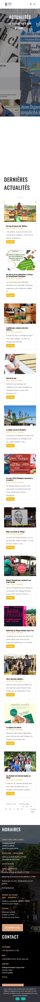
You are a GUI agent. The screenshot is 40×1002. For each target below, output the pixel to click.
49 (21, 809)
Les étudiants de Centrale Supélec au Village (18, 776)
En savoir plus (12, 927)
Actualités (19, 228)
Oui (17, 999)
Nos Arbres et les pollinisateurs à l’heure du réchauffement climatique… (19, 275)
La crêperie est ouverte (13, 727)
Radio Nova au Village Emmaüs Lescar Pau (20, 630)
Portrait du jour (11, 378)
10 (23, 807)
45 (6, 809)
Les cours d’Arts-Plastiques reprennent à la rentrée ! (19, 479)
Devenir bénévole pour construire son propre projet (18, 581)
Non (23, 999)
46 (10, 809)
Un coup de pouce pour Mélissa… (17, 226)
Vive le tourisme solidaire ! (15, 679)
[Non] (37, 994)
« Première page (23, 804)
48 (18, 809)
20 (27, 807)
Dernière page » (33, 810)
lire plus (10, 242)
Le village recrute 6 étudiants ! (16, 429)
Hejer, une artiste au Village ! (15, 531)
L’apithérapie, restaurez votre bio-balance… (17, 329)
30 (31, 807)
